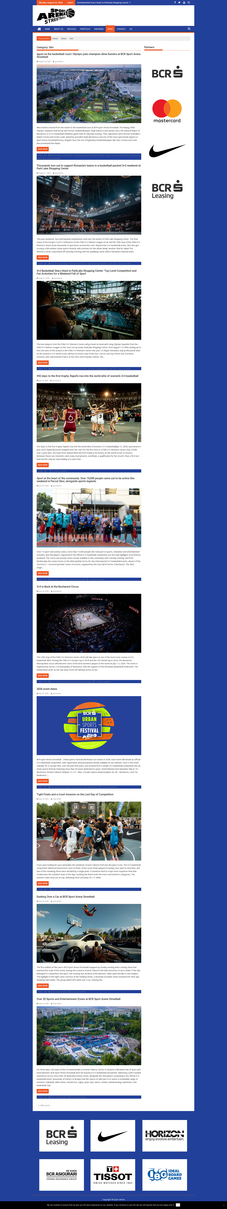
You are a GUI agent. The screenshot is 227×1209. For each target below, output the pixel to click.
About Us (58, 29)
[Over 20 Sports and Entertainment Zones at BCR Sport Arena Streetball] (89, 1035)
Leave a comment (53, 158)
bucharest (77, 155)
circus (53, 682)
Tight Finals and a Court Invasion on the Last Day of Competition (75, 794)
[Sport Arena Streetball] (39, 28)
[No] (223, 1205)
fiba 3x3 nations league (59, 263)
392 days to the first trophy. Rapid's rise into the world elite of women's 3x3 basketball (117, 2)
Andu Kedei (57, 799)
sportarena (59, 61)
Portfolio (85, 29)
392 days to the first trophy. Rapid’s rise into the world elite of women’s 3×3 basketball (87, 376)
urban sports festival (90, 787)
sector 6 (108, 155)
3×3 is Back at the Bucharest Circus (58, 586)
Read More (42, 149)
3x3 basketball (56, 155)
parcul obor (55, 579)
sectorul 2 (64, 579)
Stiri (45, 155)
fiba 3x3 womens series (78, 263)
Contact (121, 29)
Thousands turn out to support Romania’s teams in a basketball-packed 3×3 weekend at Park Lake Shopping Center (89, 167)
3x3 (52, 787)
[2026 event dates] (89, 725)
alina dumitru (68, 155)
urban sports (77, 787)
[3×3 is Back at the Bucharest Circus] (89, 623)
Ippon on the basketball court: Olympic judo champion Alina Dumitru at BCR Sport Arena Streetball (88, 55)
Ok (178, 1205)
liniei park (86, 155)
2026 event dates (47, 689)
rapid (110, 263)
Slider (41, 155)
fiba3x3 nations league (83, 682)
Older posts (45, 1105)
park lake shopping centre (97, 263)
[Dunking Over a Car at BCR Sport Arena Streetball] (89, 933)
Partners (99, 29)
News (110, 29)
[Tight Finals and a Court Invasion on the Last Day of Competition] (89, 831)
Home (47, 29)
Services (71, 29)
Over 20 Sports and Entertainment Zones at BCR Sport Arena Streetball (78, 999)
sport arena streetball (121, 155)
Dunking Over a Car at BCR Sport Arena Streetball (66, 896)
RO (131, 29)
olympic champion (97, 155)
